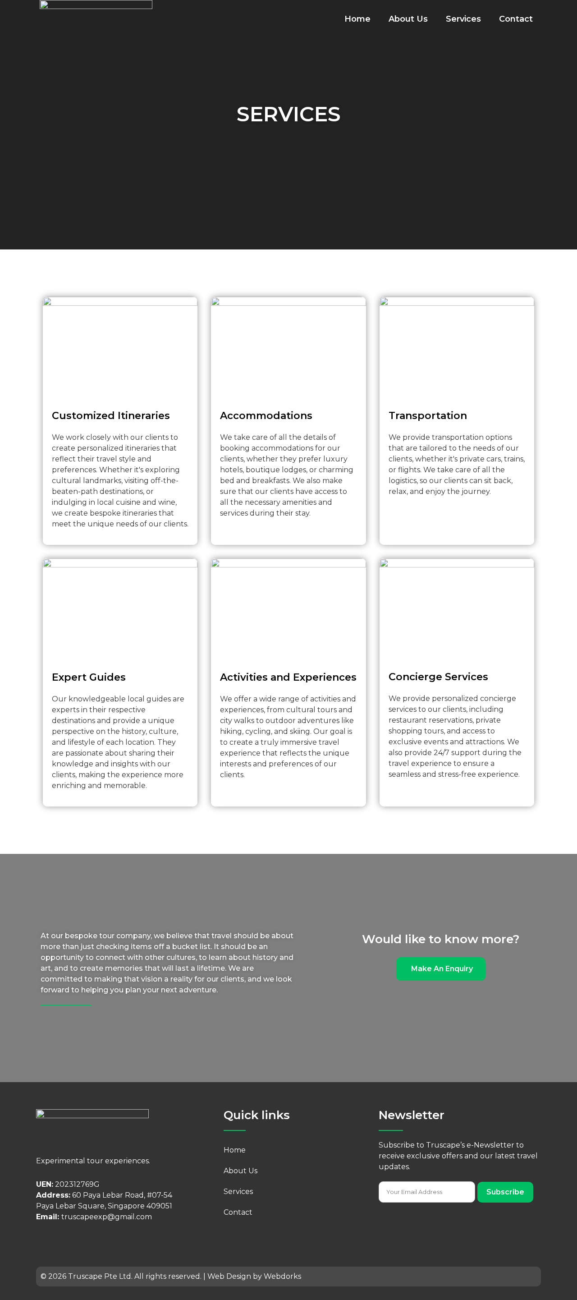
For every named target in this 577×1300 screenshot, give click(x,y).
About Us (408, 19)
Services (463, 19)
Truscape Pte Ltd (98, 1276)
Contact (516, 19)
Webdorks (282, 1276)
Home (357, 19)
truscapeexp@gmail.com (106, 1216)
